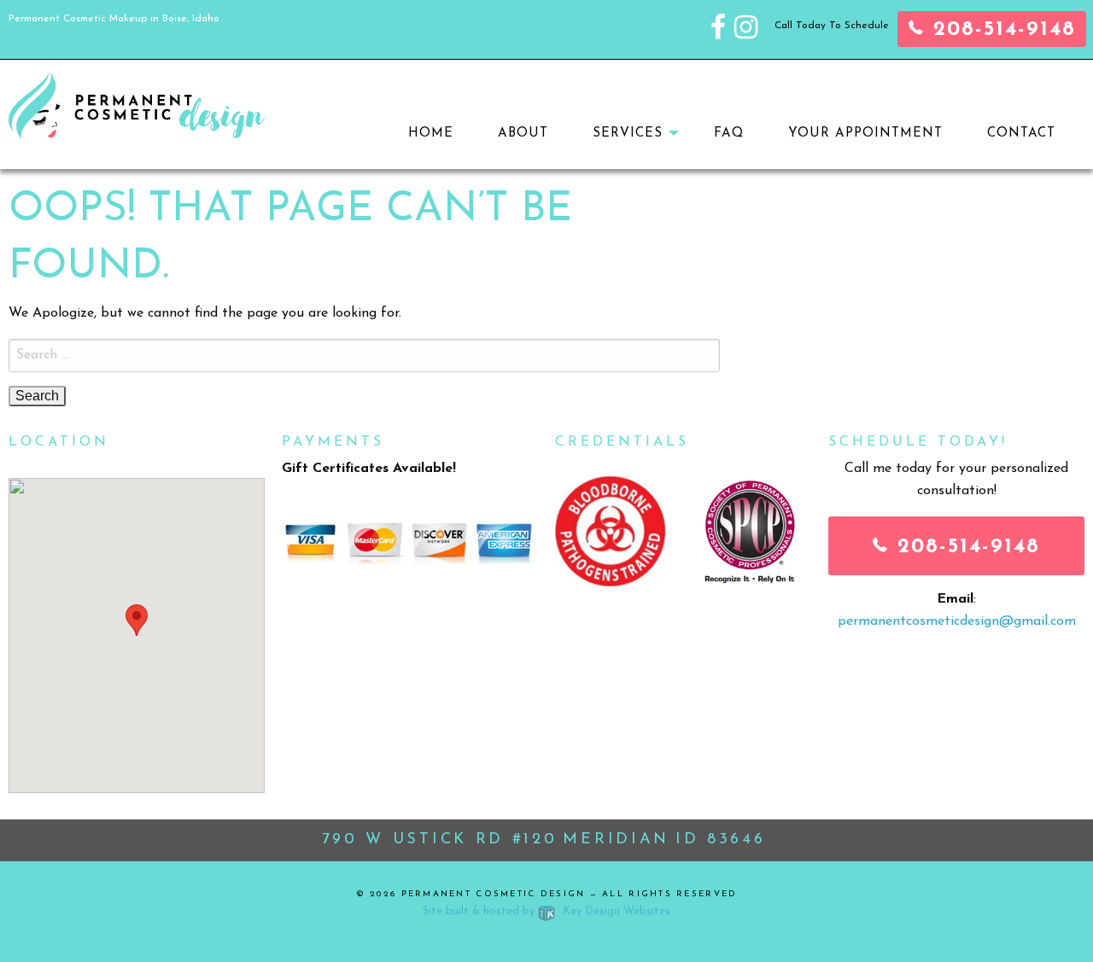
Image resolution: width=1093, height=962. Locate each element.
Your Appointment (865, 133)
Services (628, 133)
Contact (1021, 133)
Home (430, 133)
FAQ (729, 133)
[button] (137, 620)
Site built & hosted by (546, 911)
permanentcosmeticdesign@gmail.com (957, 621)
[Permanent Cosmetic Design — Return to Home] (137, 105)
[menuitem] (431, 133)
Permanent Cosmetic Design (493, 894)
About (523, 133)
